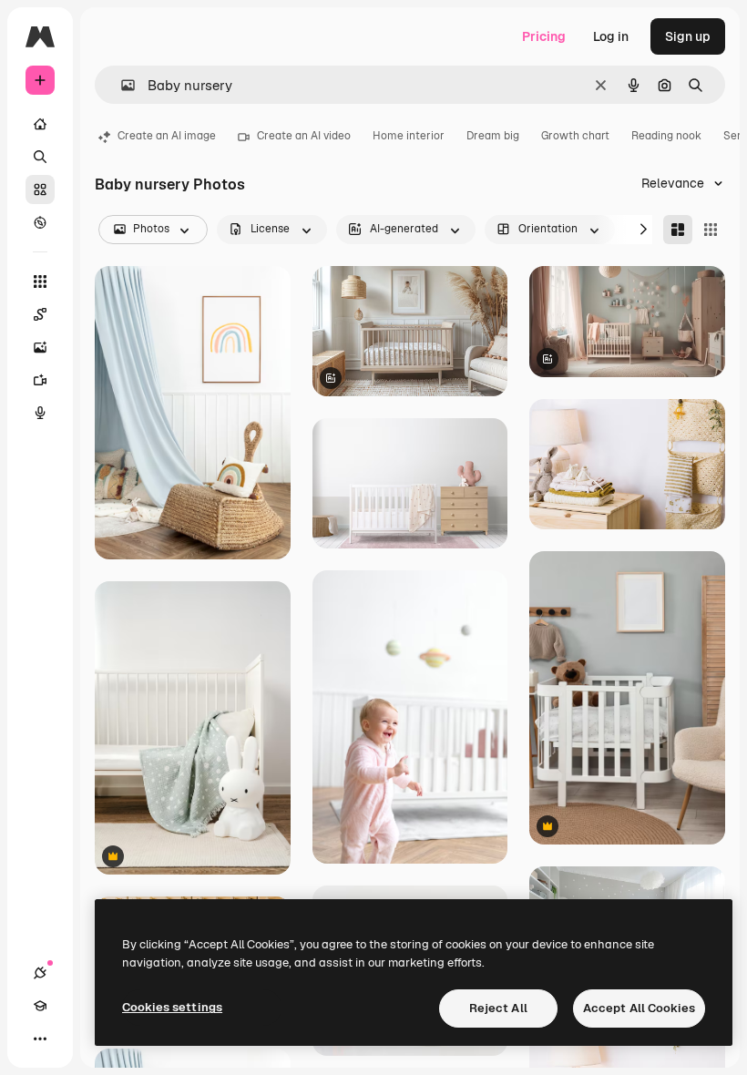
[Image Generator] (40, 347)
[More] (40, 1038)
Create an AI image (167, 135)
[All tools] (40, 281)
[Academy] (40, 1005)
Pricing (544, 36)
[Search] (40, 156)
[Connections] (40, 973)
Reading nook (666, 135)
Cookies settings (172, 1007)
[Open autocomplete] (121, 85)
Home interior (409, 135)
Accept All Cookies (639, 1008)
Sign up (688, 36)
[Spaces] (40, 314)
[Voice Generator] (40, 412)
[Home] (40, 123)
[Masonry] (677, 229)
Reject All (498, 1008)
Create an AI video (304, 135)
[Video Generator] (40, 379)
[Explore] (40, 222)
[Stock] (40, 189)
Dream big (492, 135)
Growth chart (575, 135)
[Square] (710, 229)
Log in (611, 36)
